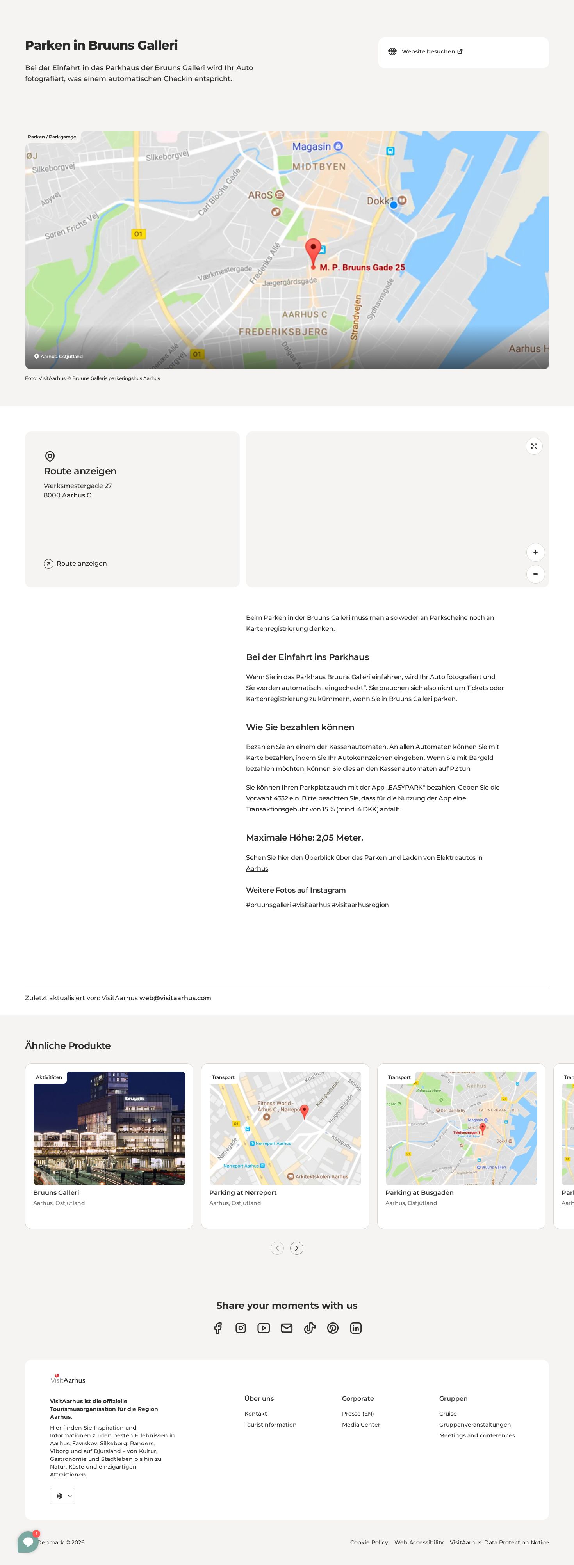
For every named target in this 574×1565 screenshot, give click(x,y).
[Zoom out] (535, 574)
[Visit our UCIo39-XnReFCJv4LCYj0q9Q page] (264, 1328)
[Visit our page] (241, 1328)
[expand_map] (534, 446)
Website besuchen (428, 51)
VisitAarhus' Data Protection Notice (499, 1542)
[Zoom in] (535, 552)
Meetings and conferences (477, 1435)
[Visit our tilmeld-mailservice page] (287, 1328)
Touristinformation (270, 1424)
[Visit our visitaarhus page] (218, 1328)
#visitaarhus (311, 904)
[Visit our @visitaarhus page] (310, 1328)
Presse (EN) (358, 1413)
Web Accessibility (419, 1542)
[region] (397, 509)
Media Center (361, 1424)
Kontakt (255, 1413)
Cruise (448, 1413)
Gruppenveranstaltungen (475, 1424)
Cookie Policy (369, 1542)
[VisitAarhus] (74, 1378)
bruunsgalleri (270, 904)
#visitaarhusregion (360, 904)
